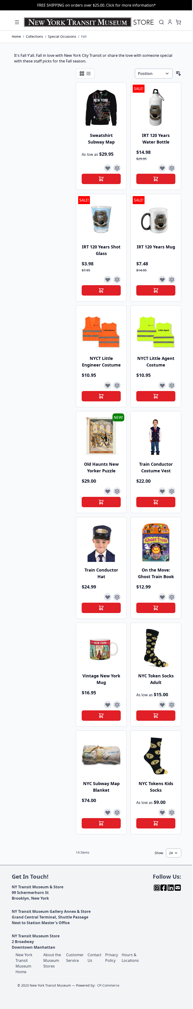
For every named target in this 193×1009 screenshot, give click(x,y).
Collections (34, 36)
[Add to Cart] (101, 179)
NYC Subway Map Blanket (101, 787)
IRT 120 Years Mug (156, 247)
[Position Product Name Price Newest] (154, 73)
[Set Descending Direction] (178, 73)
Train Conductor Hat (101, 573)
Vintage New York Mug (101, 679)
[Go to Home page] (90, 22)
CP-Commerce (108, 985)
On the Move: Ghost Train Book (156, 573)
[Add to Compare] (117, 168)
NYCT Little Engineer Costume (101, 361)
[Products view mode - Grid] (82, 73)
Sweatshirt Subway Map (101, 138)
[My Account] (170, 22)
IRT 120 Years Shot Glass (101, 250)
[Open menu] (17, 22)
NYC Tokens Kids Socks (156, 787)
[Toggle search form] (161, 22)
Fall (84, 36)
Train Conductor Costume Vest (156, 467)
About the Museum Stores (52, 960)
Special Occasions (62, 36)
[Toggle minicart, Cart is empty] (178, 22)
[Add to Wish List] (107, 168)
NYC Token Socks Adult (156, 679)
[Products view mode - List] (88, 73)
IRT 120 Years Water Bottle (156, 138)
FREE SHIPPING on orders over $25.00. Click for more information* (96, 5)
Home (16, 36)
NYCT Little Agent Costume (155, 361)
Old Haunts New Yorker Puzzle (101, 467)
